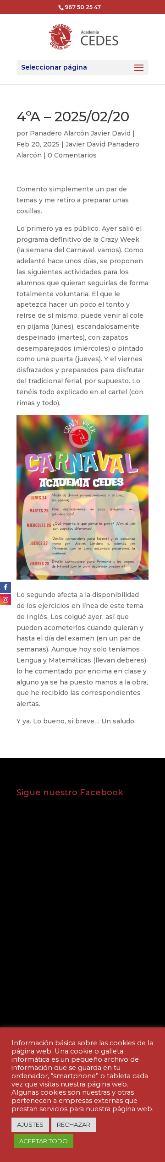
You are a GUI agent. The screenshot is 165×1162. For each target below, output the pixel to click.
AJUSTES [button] (30, 1124)
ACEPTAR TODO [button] (43, 1141)
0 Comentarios (72, 155)
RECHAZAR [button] (73, 1124)
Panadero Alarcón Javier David (80, 133)
